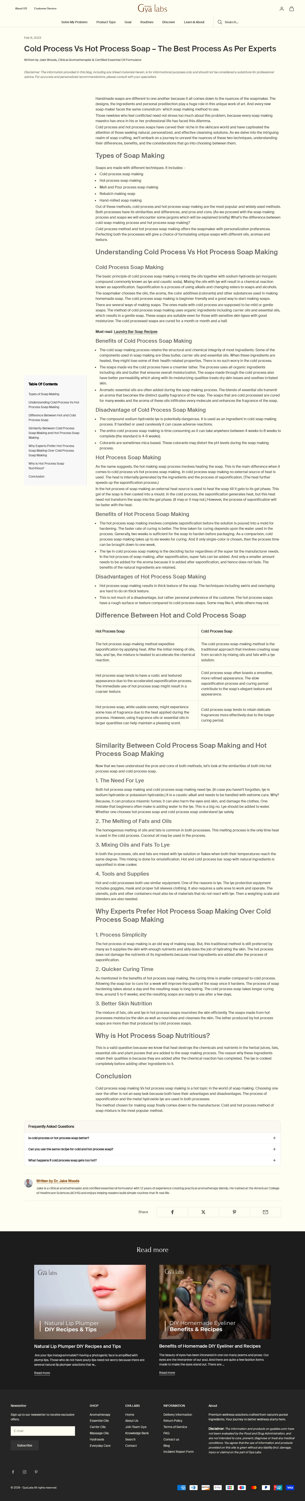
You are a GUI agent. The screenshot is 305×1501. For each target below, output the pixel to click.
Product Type (106, 22)
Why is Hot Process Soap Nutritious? (46, 465)
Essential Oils (99, 1421)
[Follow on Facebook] (13, 1472)
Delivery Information (177, 1415)
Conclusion (36, 476)
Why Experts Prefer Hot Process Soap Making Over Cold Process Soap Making (51, 450)
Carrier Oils (98, 1427)
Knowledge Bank (137, 1433)
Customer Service (45, 8)
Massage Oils (99, 1433)
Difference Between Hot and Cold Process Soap (52, 417)
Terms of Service (175, 1427)
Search (130, 1439)
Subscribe (24, 1445)
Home (129, 1415)
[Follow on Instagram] (24, 1472)
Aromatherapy (100, 1415)
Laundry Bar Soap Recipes (135, 331)
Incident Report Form (178, 1452)
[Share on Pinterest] (234, 1212)
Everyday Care (100, 1446)
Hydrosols (97, 1439)
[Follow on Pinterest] (36, 1472)
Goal (128, 22)
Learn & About (194, 22)
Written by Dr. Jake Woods (57, 1181)
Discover (168, 22)
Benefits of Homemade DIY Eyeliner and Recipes (210, 1346)
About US (21, 8)
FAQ (166, 1433)
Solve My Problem (74, 22)
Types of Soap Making (44, 394)
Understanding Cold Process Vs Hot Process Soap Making (54, 404)
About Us (131, 1421)
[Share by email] (265, 1212)
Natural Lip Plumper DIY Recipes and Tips (77, 1346)
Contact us (171, 1439)
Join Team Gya (135, 1427)
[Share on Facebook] (172, 1212)
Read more (42, 1373)
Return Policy (172, 1421)
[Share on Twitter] (203, 1212)
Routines (146, 22)
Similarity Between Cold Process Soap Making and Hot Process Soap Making (54, 433)
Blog (166, 1446)
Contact (131, 1446)
